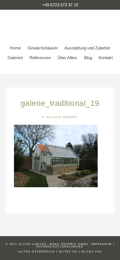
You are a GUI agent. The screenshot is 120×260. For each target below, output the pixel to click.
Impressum (101, 244)
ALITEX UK (68, 251)
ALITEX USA (91, 251)
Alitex (60, 24)
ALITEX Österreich (36, 251)
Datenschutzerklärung (60, 246)
